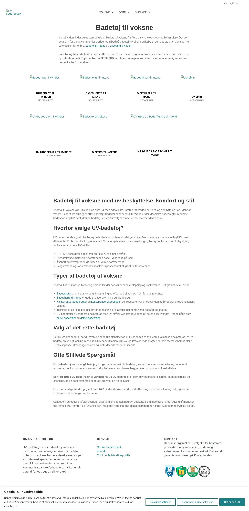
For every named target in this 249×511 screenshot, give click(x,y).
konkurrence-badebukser (106, 301)
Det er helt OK (232, 501)
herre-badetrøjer (66, 318)
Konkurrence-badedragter (72, 301)
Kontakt (102, 451)
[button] (111, 12)
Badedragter (64, 293)
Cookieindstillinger (160, 501)
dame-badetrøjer (90, 318)
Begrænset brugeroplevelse (197, 501)
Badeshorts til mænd (69, 297)
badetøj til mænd (95, 45)
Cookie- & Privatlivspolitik (113, 455)
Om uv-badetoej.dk (109, 447)
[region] (124, 499)
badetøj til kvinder (120, 45)
